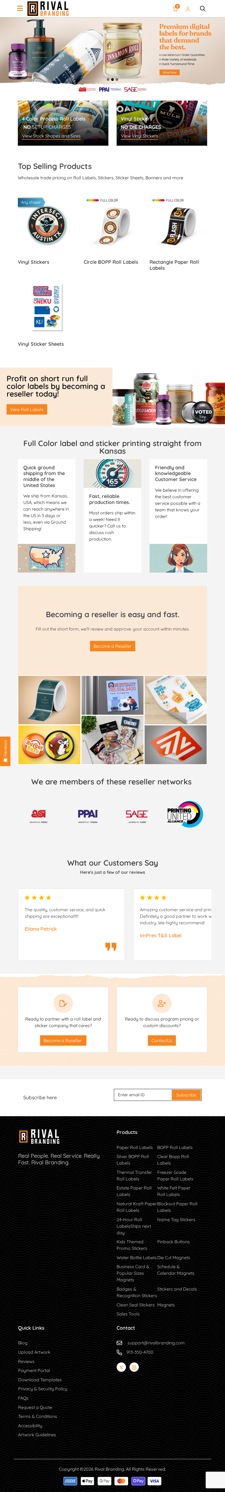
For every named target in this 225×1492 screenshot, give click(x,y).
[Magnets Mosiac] (112, 694)
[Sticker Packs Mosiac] (112, 739)
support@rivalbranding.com (156, 1343)
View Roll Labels (27, 409)
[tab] (108, 79)
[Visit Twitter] (121, 1367)
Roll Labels (49, 718)
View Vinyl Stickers (139, 136)
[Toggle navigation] (20, 8)
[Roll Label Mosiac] (49, 699)
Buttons (49, 758)
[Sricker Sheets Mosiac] (49, 744)
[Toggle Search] (202, 8)
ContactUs (161, 1040)
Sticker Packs (113, 758)
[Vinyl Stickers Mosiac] (176, 744)
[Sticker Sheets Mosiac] (176, 699)
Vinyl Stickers (175, 758)
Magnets (112, 708)
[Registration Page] (188, 8)
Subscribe (186, 1095)
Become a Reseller (113, 646)
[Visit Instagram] (134, 1367)
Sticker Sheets (176, 718)
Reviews (5, 749)
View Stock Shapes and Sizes (51, 136)
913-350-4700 (139, 1352)
